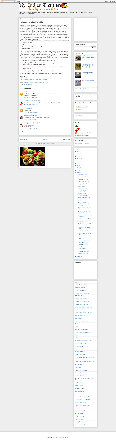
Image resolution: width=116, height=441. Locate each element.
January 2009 (82, 253)
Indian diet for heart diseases (83, 332)
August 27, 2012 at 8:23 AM (31, 112)
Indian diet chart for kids (81, 346)
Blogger (66, 437)
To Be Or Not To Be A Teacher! (83, 212)
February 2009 (82, 251)
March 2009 (81, 195)
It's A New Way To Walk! (84, 218)
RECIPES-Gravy (79, 382)
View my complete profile (82, 135)
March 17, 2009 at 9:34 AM (30, 105)
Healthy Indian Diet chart (81, 304)
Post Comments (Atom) (48, 143)
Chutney (77, 324)
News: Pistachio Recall (84, 197)
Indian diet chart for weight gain (83, 396)
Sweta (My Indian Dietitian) (31, 100)
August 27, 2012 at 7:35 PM (31, 128)
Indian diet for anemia (81, 402)
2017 (78, 154)
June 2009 (81, 188)
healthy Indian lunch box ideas (83, 340)
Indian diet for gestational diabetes (84, 361)
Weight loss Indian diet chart (82, 349)
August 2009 (82, 184)
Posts (79, 106)
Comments (80, 109)
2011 (78, 168)
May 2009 (81, 191)
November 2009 (82, 177)
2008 (78, 256)
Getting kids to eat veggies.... (83, 245)
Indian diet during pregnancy (83, 399)
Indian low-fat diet (80, 410)
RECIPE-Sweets (79, 364)
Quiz (76, 335)
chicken (77, 338)
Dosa (76, 326)
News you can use (80, 287)
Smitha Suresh (28, 91)
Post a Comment (26, 132)
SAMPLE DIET (79, 385)
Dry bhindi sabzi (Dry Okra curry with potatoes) (89, 56)
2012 (78, 165)
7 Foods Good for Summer (82, 88)
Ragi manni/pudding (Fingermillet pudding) (88, 73)
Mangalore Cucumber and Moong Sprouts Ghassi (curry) (88, 65)
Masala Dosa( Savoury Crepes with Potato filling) (89, 81)
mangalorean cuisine (80, 343)
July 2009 (81, 186)
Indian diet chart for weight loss (83, 312)
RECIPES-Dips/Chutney (81, 329)
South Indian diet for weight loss (83, 307)
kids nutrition (78, 318)
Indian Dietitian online (81, 284)
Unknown (26, 108)
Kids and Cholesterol (26, 77)
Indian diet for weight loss (82, 405)
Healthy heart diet (80, 354)
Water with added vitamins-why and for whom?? (84, 204)
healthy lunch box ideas (81, 422)
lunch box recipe (79, 388)
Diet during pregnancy (81, 391)
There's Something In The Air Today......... (85, 215)
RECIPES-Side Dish (80, 290)
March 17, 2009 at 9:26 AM (30, 97)
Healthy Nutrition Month (84, 231)
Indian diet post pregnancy (82, 408)
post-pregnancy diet (80, 424)
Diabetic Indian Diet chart (82, 301)
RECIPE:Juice (79, 413)
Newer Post (23, 139)
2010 (78, 170)
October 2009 (82, 179)
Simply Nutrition (28, 84)
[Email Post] (48, 82)
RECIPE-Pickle (79, 375)
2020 (78, 151)
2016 (78, 156)
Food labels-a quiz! (83, 221)
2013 (78, 163)
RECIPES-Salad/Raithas (81, 321)
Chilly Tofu (81, 200)
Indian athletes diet (80, 394)
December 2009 (82, 174)
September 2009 (83, 181)
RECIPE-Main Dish (80, 315)
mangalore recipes (80, 310)
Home (45, 139)
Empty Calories (82, 248)
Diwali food (78, 367)
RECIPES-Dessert (80, 416)
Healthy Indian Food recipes (82, 293)
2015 (78, 158)
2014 (78, 161)
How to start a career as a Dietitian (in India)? (85, 241)
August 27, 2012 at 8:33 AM (31, 119)
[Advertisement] (85, 29)
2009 (78, 172)
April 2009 (81, 193)
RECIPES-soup (79, 419)
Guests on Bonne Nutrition (82, 143)
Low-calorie (78, 373)
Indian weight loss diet (81, 298)
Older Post (66, 139)
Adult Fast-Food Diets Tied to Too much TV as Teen (34, 79)
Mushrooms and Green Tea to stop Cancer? (84, 224)
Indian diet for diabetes (81, 370)
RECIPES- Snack (79, 296)
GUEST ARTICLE (79, 352)
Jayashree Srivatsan (29, 115)
